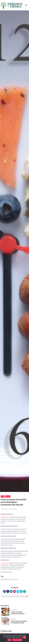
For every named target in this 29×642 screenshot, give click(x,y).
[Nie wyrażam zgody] (27, 637)
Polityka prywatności (17, 640)
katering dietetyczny (5, 579)
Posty (2, 539)
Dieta (2, 496)
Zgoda (9, 640)
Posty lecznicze (5, 517)
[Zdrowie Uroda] (12, 5)
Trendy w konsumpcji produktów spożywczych (17, 613)
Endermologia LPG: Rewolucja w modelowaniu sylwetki (19, 622)
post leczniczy (15, 579)
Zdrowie (8, 496)
